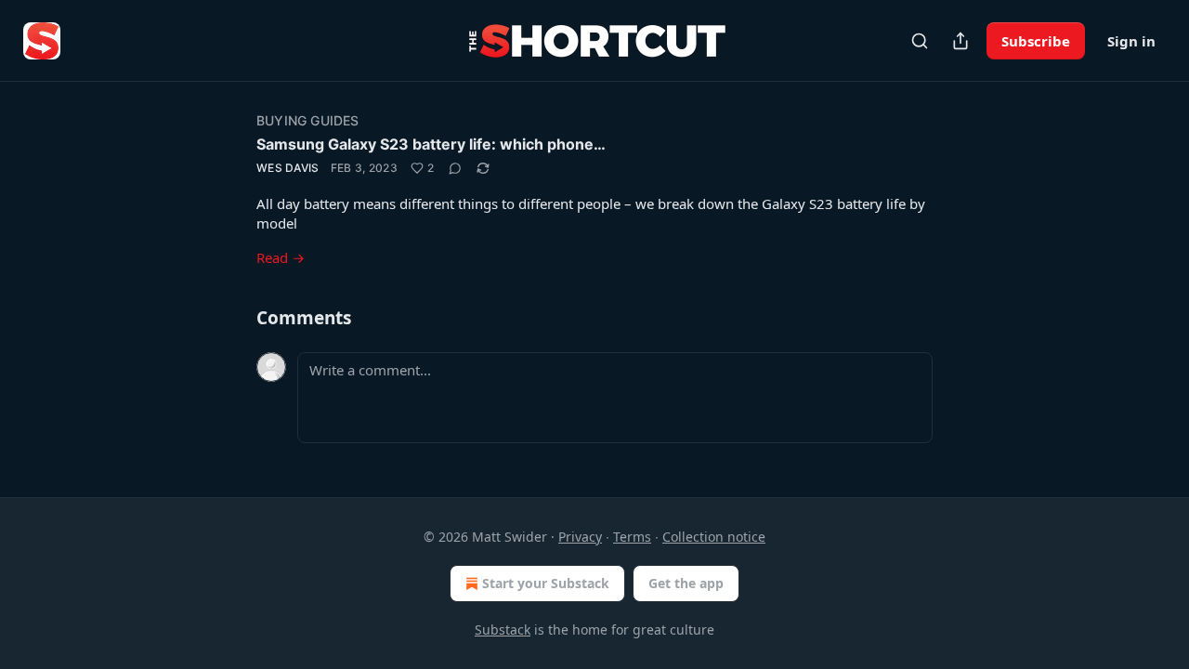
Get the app (686, 583)
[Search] (919, 40)
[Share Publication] (960, 40)
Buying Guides (307, 120)
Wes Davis (288, 168)
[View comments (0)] (455, 168)
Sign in (1131, 41)
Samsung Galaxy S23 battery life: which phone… (431, 144)
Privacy (580, 536)
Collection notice (713, 536)
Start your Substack (545, 583)
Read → (280, 257)
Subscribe (1035, 41)
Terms (632, 536)
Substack (502, 629)
